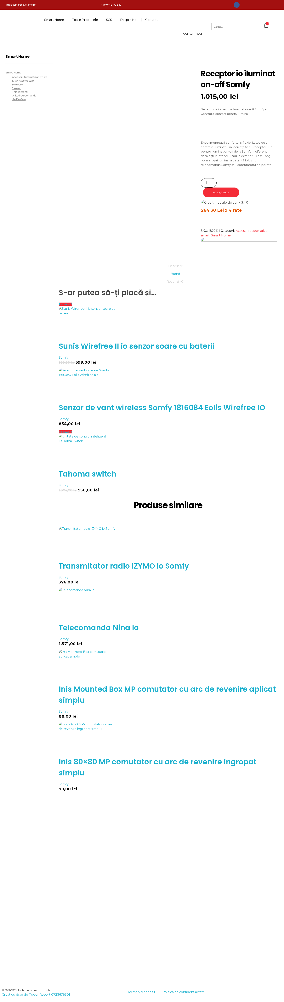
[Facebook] (237, 5)
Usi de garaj (19, 99)
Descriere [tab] (175, 266)
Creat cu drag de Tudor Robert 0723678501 (36, 994)
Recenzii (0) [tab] (176, 281)
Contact (151, 20)
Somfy (64, 357)
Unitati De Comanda (24, 95)
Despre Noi (128, 20)
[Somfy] (239, 248)
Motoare (17, 84)
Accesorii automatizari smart (29, 77)
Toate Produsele (85, 20)
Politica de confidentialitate (183, 992)
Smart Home (54, 20)
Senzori (16, 88)
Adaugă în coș (221, 192)
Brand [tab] (175, 274)
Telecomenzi (20, 91)
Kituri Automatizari (23, 80)
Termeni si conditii (141, 992)
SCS (109, 20)
